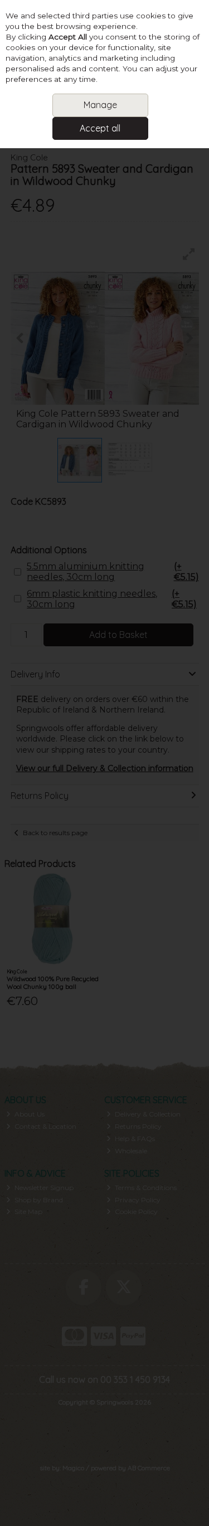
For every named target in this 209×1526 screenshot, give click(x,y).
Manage (100, 104)
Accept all (100, 128)
